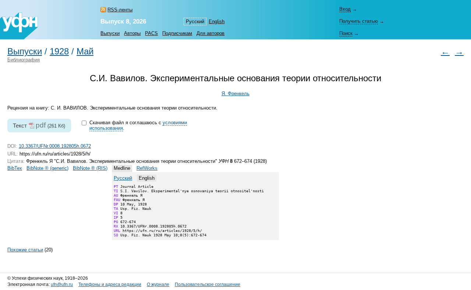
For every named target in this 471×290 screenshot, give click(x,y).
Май (85, 51)
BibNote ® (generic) (47, 168)
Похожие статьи (25, 250)
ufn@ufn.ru (62, 284)
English (216, 21)
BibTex (14, 168)
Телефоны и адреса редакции (109, 284)
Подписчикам (177, 33)
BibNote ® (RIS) (90, 168)
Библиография (23, 59)
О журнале (158, 284)
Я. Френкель (235, 93)
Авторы (132, 33)
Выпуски (110, 33)
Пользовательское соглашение (207, 284)
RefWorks (147, 168)
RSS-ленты (119, 9)
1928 (59, 51)
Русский (123, 178)
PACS (151, 33)
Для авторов (210, 33)
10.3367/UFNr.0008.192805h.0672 (55, 146)
